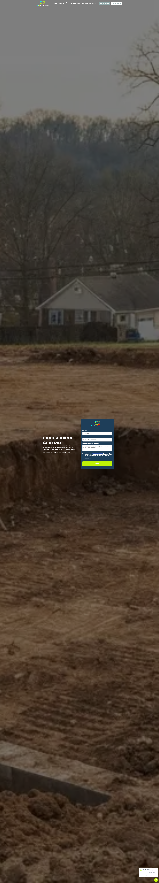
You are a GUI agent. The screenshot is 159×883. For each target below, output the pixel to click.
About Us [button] (84, 3)
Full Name (85, 430)
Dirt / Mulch (68, 3)
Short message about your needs (91, 443)
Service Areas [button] (75, 3)
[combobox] (83, 439)
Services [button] (61, 3)
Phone (84, 436)
